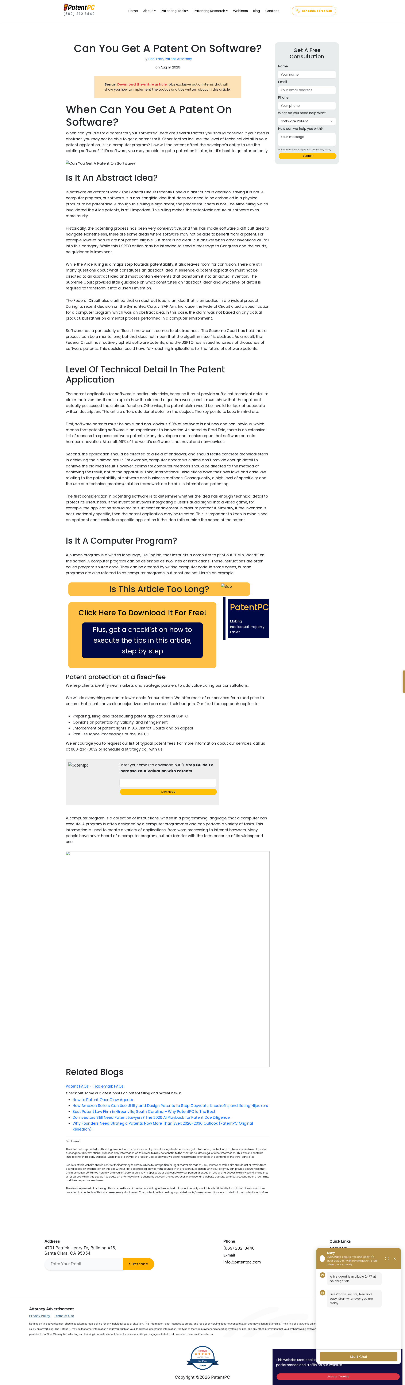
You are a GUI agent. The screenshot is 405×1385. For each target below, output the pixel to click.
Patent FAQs (77, 1086)
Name (283, 66)
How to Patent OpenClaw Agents (103, 1099)
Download (168, 792)
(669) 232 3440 (79, 14)
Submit (307, 156)
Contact (272, 11)
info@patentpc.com (242, 1262)
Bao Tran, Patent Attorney (170, 58)
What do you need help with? (302, 113)
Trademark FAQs (108, 1086)
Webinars (240, 11)
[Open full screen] (387, 1259)
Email (282, 81)
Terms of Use (64, 1316)
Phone (283, 97)
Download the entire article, (142, 84)
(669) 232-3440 (239, 1248)
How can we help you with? (300, 128)
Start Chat (358, 1356)
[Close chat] (394, 1258)
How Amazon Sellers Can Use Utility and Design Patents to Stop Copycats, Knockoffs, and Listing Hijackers (170, 1105)
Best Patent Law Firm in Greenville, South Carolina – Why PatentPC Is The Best (144, 1111)
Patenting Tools (173, 11)
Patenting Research (209, 11)
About (148, 11)
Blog (256, 11)
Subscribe (138, 1264)
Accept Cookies (338, 1376)
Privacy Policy (39, 1316)
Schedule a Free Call (317, 11)
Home (133, 11)
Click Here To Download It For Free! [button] (142, 613)
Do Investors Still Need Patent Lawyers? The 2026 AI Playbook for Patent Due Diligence (151, 1117)
